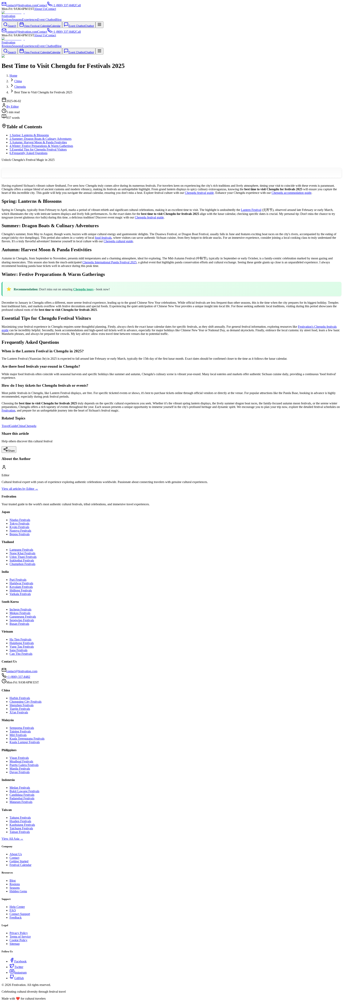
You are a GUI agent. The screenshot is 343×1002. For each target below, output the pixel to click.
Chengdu (30, 426)
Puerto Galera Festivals (24, 765)
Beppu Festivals (20, 534)
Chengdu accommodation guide (291, 192)
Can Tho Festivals (21, 653)
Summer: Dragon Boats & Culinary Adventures (40, 138)
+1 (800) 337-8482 (18, 676)
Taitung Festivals (20, 817)
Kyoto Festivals (19, 527)
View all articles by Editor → (20, 488)
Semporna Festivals (22, 728)
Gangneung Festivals (23, 616)
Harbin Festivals (20, 698)
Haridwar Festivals (21, 583)
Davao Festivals (20, 772)
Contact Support (20, 914)
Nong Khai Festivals (22, 553)
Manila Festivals (20, 768)
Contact (51, 9)
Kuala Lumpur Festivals (25, 742)
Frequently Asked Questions (28, 153)
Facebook (20, 961)
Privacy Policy (19, 933)
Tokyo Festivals (19, 523)
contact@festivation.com (21, 671)
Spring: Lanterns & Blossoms (29, 135)
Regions (7, 19)
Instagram (20, 972)
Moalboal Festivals (21, 761)
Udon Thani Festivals (23, 556)
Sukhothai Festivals (22, 560)
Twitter (18, 967)
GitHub (19, 978)
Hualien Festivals (20, 821)
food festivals (103, 237)
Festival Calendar (20, 865)
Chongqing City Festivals (25, 701)
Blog (58, 19)
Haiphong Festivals (22, 643)
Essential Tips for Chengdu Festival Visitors (38, 149)
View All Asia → (12, 838)
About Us (40, 9)
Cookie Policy (18, 940)
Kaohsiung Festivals (22, 824)
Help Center (17, 906)
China (21, 426)
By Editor (12, 106)
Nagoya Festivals (20, 530)
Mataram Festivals (21, 802)
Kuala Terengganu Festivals (27, 738)
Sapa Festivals (18, 650)
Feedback (16, 917)
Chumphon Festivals (22, 564)
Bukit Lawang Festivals (24, 791)
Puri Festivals (18, 579)
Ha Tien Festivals (20, 639)
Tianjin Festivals (20, 708)
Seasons (17, 19)
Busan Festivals (19, 623)
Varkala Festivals (20, 594)
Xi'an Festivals (19, 712)
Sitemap (15, 943)
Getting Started (19, 861)
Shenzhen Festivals (22, 705)
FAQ (13, 910)
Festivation (8, 410)
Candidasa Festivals (22, 794)
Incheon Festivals (20, 609)
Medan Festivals (20, 787)
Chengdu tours (83, 289)
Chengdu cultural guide (118, 241)
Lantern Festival (251, 210)
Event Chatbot (46, 19)
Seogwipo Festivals (22, 620)
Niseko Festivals (20, 520)
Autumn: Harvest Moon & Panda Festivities (38, 142)
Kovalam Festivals (21, 586)
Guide (13, 426)
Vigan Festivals (19, 757)
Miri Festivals (18, 735)
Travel (6, 426)
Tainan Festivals (20, 832)
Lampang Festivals (21, 549)
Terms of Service (20, 936)
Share (11, 450)
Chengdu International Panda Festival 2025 (109, 262)
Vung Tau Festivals (22, 646)
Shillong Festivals (21, 590)
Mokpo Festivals (20, 613)
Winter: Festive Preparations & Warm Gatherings (41, 146)
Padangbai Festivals (22, 798)
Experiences (29, 19)
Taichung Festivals (21, 828)
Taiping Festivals (20, 731)
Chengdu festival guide (199, 192)
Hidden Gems (18, 891)
